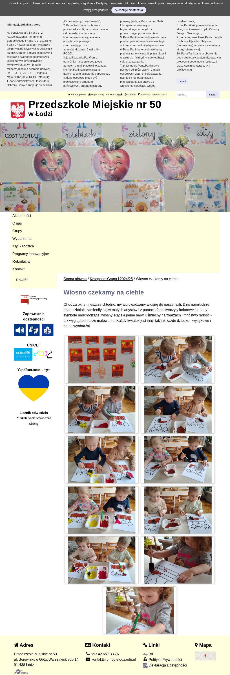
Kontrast (131, 94)
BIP (151, 654)
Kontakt (18, 269)
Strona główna (78, 94)
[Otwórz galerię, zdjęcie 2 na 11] (178, 359)
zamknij (182, 81)
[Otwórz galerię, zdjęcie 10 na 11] (178, 560)
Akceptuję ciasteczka (129, 10)
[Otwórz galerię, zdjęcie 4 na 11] (178, 409)
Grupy (17, 231)
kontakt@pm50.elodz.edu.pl (113, 659)
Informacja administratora (153, 94)
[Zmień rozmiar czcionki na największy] (121, 94)
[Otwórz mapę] (205, 656)
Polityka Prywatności (165, 660)
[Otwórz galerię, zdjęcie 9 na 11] (101, 560)
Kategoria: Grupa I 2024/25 (111, 279)
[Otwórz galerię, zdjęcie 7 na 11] (101, 510)
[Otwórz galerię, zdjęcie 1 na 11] (101, 359)
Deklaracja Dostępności (167, 665)
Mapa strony (97, 94)
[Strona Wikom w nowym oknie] (21, 671)
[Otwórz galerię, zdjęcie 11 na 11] (140, 610)
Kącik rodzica (23, 246)
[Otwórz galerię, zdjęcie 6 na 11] (178, 459)
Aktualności (21, 216)
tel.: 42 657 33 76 (105, 654)
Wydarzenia (21, 238)
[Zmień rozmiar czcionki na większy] (119, 94)
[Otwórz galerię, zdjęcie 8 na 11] (178, 510)
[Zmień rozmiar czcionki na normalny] (117, 94)
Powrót (21, 280)
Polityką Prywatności (110, 3)
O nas (17, 223)
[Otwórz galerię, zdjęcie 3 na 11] (101, 409)
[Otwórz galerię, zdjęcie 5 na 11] (101, 459)
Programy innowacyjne (30, 254)
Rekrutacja (21, 261)
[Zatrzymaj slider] (115, 207)
